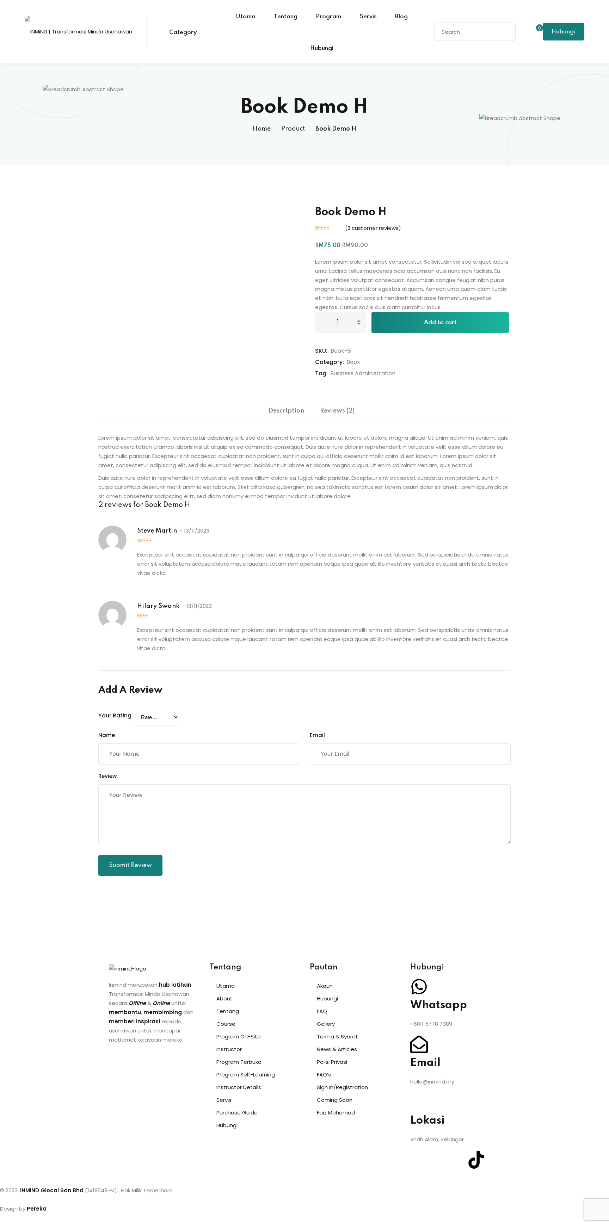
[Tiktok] (476, 1160)
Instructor (229, 1049)
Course (225, 1024)
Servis (368, 17)
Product (293, 129)
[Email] (419, 1044)
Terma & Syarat (337, 1036)
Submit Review (130, 865)
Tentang (285, 17)
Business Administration (362, 373)
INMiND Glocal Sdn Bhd (52, 1190)
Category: (329, 362)
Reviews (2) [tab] (337, 411)
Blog (401, 17)
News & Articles (337, 1049)
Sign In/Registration (342, 1087)
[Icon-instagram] (438, 1160)
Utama (246, 17)
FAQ (322, 1011)
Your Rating (114, 715)
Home (262, 129)
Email (317, 735)
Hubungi (321, 48)
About (224, 998)
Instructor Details (238, 1087)
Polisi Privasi (332, 1062)
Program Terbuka (239, 1062)
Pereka (37, 1208)
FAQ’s (324, 1074)
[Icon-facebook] (419, 1160)
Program (328, 17)
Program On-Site (238, 1036)
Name (106, 735)
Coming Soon (334, 1100)
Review (107, 776)
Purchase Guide (237, 1112)
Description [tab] (286, 411)
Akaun (325, 986)
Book (353, 362)
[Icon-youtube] (457, 1160)
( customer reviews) (373, 228)
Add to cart (440, 323)
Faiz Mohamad (336, 1112)
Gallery (326, 1024)
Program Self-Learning (245, 1074)
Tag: (321, 373)
